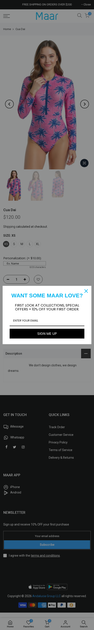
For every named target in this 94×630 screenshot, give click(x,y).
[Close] (86, 291)
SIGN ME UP (47, 333)
